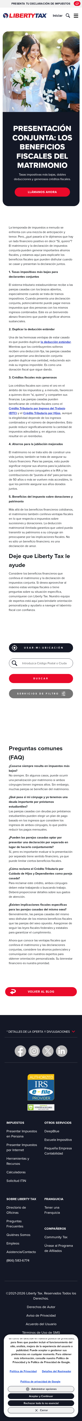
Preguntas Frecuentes (14, 1224)
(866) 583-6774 (17, 1260)
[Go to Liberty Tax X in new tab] (48, 1051)
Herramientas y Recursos (17, 1161)
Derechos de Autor (41, 1306)
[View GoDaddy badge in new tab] (41, 1107)
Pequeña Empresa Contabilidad (58, 1151)
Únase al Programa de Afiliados (58, 1248)
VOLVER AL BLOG (41, 991)
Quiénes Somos (18, 1234)
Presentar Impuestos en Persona (21, 1134)
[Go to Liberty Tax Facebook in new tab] (20, 1051)
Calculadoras (16, 1172)
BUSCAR (41, 678)
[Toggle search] (68, 15)
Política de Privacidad (23, 1371)
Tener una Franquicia (52, 1210)
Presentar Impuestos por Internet (21, 1147)
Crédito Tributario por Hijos (41, 413)
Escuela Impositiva (58, 1139)
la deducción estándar (56, 342)
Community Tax (56, 1237)
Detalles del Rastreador (56, 1371)
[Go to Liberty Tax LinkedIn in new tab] (61, 1051)
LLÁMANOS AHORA (42, 192)
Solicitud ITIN (16, 1180)
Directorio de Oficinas (16, 1210)
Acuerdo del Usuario (41, 1324)
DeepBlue (51, 1131)
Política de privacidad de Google (40, 1382)
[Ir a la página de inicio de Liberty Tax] (25, 16)
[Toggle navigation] (76, 15)
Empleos (12, 1243)
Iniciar (57, 15)
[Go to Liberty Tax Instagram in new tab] (34, 1051)
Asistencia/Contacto (21, 1251)
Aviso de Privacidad (41, 1315)
